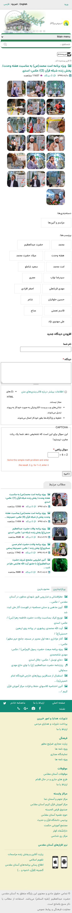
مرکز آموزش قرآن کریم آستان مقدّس (48, 804)
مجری (32, 278)
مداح (33, 311)
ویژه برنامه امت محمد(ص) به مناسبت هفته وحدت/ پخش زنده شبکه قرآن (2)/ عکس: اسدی (36, 68)
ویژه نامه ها (61, 749)
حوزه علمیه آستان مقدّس (54, 815)
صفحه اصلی (58, 703)
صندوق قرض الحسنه (56, 810)
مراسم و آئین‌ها (56, 223)
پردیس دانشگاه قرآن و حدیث (52, 820)
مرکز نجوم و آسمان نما (55, 799)
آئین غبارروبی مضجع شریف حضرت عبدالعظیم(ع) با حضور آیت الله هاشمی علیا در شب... (28, 564)
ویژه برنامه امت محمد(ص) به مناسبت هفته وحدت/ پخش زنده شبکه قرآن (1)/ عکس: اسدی (27, 498)
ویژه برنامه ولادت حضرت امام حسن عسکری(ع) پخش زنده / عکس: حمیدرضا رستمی (28, 546)
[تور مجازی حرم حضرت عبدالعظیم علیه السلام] (15, 31)
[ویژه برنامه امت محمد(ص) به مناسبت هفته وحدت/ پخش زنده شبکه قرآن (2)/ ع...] (55, 89)
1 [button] (44, 31)
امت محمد (58, 267)
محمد (61, 245)
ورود (66, 4)
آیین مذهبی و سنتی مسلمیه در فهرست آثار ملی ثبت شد (37, 610)
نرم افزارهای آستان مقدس (52, 845)
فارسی (6, 4)
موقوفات (62, 769)
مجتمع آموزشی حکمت (55, 825)
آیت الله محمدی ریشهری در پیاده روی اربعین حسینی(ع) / (41, 631)
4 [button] (34, 31)
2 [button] (41, 31)
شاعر (30, 300)
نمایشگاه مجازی (58, 754)
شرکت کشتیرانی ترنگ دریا (13, 887)
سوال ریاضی (60, 450)
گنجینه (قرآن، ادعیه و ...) (30, 870)
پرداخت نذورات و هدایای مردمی (50, 724)
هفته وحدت (57, 256)
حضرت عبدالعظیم (33, 245)
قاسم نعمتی (57, 311)
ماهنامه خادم (18, 703)
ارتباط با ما (38, 703)
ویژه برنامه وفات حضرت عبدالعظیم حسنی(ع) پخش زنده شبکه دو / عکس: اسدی (29, 531)
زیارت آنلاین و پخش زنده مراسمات (25, 854)
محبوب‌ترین (43, 589)
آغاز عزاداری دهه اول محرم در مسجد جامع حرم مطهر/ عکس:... (36, 641)
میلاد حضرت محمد (26, 256)
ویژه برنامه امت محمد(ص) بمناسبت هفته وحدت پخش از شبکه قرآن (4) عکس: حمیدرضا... (27, 515)
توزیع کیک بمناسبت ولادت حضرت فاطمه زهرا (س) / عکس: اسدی (37, 620)
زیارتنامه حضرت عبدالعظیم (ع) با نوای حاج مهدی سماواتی (39, 668)
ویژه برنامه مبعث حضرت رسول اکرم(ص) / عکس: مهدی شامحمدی (39, 652)
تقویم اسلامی (36, 860)
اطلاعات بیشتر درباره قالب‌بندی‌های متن (42, 392)
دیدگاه (67, 359)
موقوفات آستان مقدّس (55, 774)
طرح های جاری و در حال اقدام (51, 779)
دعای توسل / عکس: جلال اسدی (46, 660)
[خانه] (59, 17)
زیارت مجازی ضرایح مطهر (54, 744)
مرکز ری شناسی (59, 836)
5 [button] (30, 31)
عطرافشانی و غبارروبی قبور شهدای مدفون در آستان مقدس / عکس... (38, 599)
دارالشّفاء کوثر (60, 831)
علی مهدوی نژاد (56, 322)
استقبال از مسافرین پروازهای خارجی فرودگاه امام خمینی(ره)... (39, 678)
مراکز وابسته (60, 794)
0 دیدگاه (48, 76)
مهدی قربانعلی (56, 289)
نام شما (67, 344)
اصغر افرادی (27, 289)
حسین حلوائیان (56, 300)
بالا (64, 54)
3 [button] (37, 31)
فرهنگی (63, 738)
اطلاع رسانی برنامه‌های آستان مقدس (24, 865)
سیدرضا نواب (57, 278)
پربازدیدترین (59, 589)
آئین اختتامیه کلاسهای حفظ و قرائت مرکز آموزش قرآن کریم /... (37, 689)
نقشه (62, 709)
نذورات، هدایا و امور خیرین (52, 719)
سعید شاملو (31, 267)
